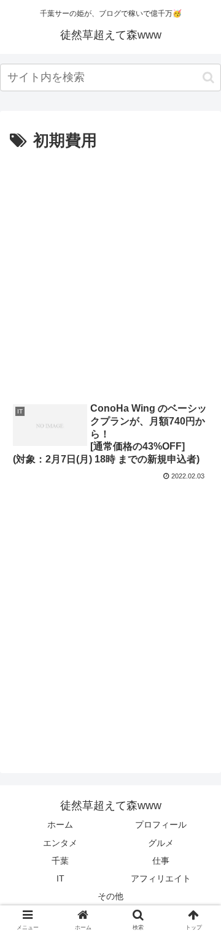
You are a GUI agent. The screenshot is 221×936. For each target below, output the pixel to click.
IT (60, 878)
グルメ (161, 843)
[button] (208, 77)
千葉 (60, 861)
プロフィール (161, 824)
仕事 (160, 861)
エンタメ (60, 843)
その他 (110, 896)
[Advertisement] (110, 271)
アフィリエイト (161, 878)
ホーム (60, 824)
